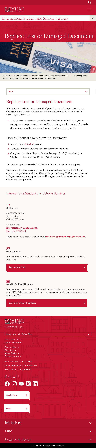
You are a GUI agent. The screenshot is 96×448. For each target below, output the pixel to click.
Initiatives (13, 422)
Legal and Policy (18, 439)
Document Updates (11, 78)
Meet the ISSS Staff (16, 230)
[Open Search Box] (89, 2)
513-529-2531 (30, 365)
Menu (11, 91)
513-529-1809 (25, 361)
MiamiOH (6, 76)
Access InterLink (17, 267)
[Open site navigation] (89, 10)
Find (8, 430)
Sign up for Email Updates (22, 303)
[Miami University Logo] (14, 9)
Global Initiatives (21, 76)
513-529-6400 (24, 369)
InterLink (30, 143)
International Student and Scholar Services (35, 18)
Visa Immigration (80, 76)
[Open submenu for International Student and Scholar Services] (93, 18)
